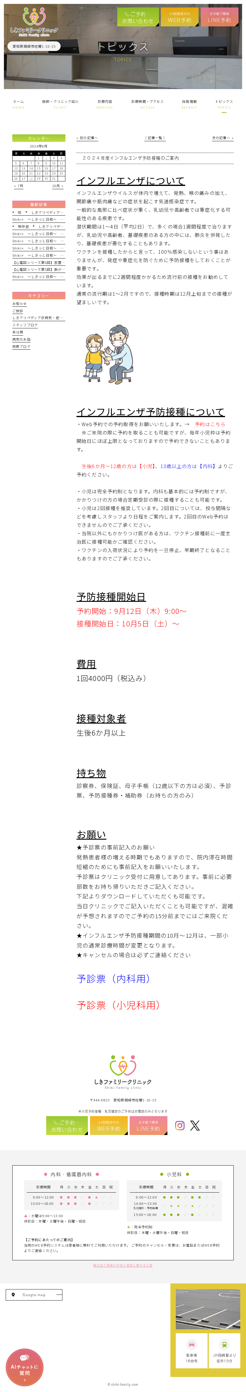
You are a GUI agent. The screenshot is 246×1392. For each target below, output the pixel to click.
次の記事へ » (223, 137)
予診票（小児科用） (121, 1004)
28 (31, 179)
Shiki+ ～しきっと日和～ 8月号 (41, 219)
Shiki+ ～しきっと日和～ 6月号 (41, 233)
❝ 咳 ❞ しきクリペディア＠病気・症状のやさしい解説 (59, 212)
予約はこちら (210, 424)
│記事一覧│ (155, 137)
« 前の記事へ (87, 137)
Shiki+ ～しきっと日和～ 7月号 (41, 248)
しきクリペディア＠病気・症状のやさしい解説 (50, 317)
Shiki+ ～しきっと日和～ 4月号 (41, 255)
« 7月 (18, 185)
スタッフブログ (25, 324)
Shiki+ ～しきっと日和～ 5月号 (41, 240)
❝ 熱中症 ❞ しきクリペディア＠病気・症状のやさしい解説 (63, 226)
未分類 (17, 332)
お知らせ (19, 303)
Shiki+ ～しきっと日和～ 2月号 (41, 276)
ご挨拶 (17, 310)
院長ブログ (21, 346)
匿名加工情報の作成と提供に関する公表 (123, 1265)
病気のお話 (21, 339)
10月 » (58, 185)
